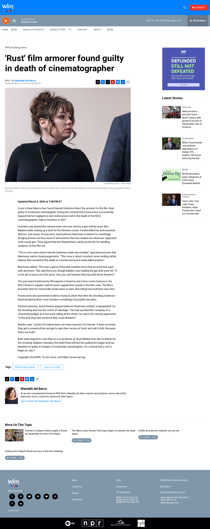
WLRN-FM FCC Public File (127, 500)
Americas (186, 107)
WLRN (185, 169)
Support (83, 30)
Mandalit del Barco (25, 80)
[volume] (14, 21)
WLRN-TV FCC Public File (127, 497)
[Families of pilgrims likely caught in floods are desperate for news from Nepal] (14, 435)
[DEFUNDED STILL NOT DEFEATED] (183, 69)
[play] (5, 20)
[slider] (18, 20)
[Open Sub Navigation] (19, 30)
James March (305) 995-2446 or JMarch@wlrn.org (175, 498)
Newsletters (58, 30)
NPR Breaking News (16, 47)
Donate (75, 493)
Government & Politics (189, 195)
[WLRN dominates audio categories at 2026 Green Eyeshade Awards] (171, 175)
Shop (118, 480)
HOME (5, 30)
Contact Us (77, 487)
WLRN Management (169, 503)
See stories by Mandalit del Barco (41, 401)
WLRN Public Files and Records (174, 480)
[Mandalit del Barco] (11, 395)
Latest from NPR (52, 367)
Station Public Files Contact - (173, 492)
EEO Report (165, 487)
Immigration (188, 138)
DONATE (200, 7)
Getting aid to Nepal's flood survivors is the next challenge (34, 451)
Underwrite (77, 499)
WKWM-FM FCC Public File (127, 502)
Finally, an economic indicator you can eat (158, 430)
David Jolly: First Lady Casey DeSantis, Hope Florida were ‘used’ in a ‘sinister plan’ (191, 207)
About (97, 30)
